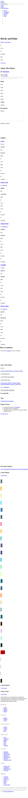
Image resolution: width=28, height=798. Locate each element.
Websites (6, 758)
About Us (6, 778)
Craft (5, 737)
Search (2, 5)
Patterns (5, 710)
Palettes (5, 709)
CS (1, 469)
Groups (5, 728)
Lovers (5, 729)
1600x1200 (18, 384)
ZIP (27, 469)
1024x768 (12, 384)
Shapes (5, 711)
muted (10, 401)
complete (3, 265)
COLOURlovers (5, 8)
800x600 (7, 384)
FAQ (5, 783)
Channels (6, 13)
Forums (5, 727)
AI (19, 469)
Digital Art (6, 738)
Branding (6, 751)
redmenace (6, 71)
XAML (12, 469)
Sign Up (3, 2)
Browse (5, 10)
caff (3, 144)
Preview (14, 383)
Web (5, 744)
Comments (3, 54)
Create (2, 6)
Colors (5, 707)
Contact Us (6, 779)
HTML (24, 469)
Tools (5, 16)
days (7, 401)
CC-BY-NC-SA (4, 413)
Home (5, 741)
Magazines (6, 756)
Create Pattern (7, 42)
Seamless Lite (7, 766)
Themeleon (6, 767)
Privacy (5, 780)
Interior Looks (7, 754)
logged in (9, 350)
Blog (5, 731)
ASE (15, 469)
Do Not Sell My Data (8, 791)
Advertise (6, 776)
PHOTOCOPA (7, 769)
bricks (5, 401)
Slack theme (6, 387)
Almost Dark (5, 223)
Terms (5, 782)
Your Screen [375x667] (6, 383)
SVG (3, 469)
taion (3, 267)
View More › (4, 475)
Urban (2, 401)
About (3, 774)
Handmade (6, 753)
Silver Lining (5, 306)
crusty (2, 141)
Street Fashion (7, 757)
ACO (17, 469)
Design (6, 469)
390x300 (3, 384)
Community (6, 12)
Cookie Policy (7, 784)
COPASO (5, 75)
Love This (3, 62)
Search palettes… (5, 4)
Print (5, 742)
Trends (5, 14)
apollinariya (5, 226)
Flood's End (4, 182)
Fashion (5, 740)
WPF (9, 469)
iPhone (18, 383)
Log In (2, 1)
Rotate (2, 42)
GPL (21, 469)
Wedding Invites (7, 760)
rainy (12, 401)
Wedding (6, 745)
